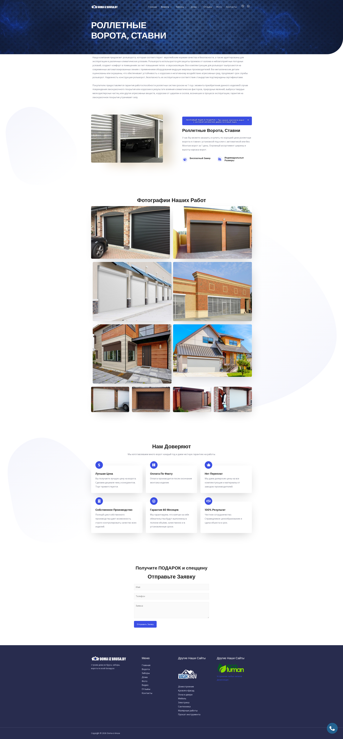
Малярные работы (187, 710)
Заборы (180, 6)
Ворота (165, 6)
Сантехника (184, 706)
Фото (219, 6)
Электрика (183, 702)
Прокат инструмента (189, 714)
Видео (145, 685)
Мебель (182, 698)
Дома (194, 6)
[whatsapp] (249, 6)
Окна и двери (185, 694)
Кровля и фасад (186, 690)
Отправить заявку (145, 624)
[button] (217, 121)
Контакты (231, 6)
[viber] (244, 6)
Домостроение (186, 686)
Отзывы (208, 6)
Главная (152, 6)
